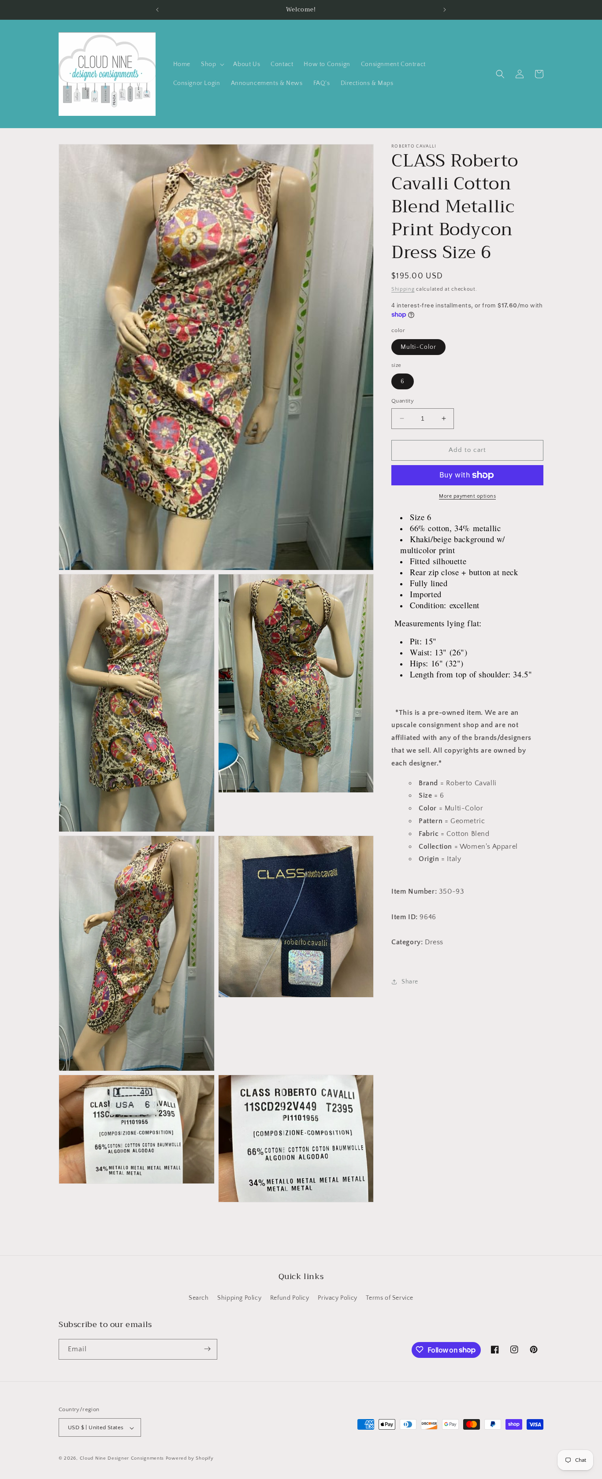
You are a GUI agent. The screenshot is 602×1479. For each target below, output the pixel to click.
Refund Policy (289, 1298)
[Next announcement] (444, 9)
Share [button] (409, 981)
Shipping (403, 289)
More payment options (467, 496)
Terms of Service (389, 1298)
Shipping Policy (239, 1298)
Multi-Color (418, 347)
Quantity (402, 401)
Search (199, 1298)
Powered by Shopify (190, 1458)
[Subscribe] (207, 1348)
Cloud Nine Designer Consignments (122, 1458)
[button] (212, 64)
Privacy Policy (337, 1298)
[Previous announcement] (157, 9)
